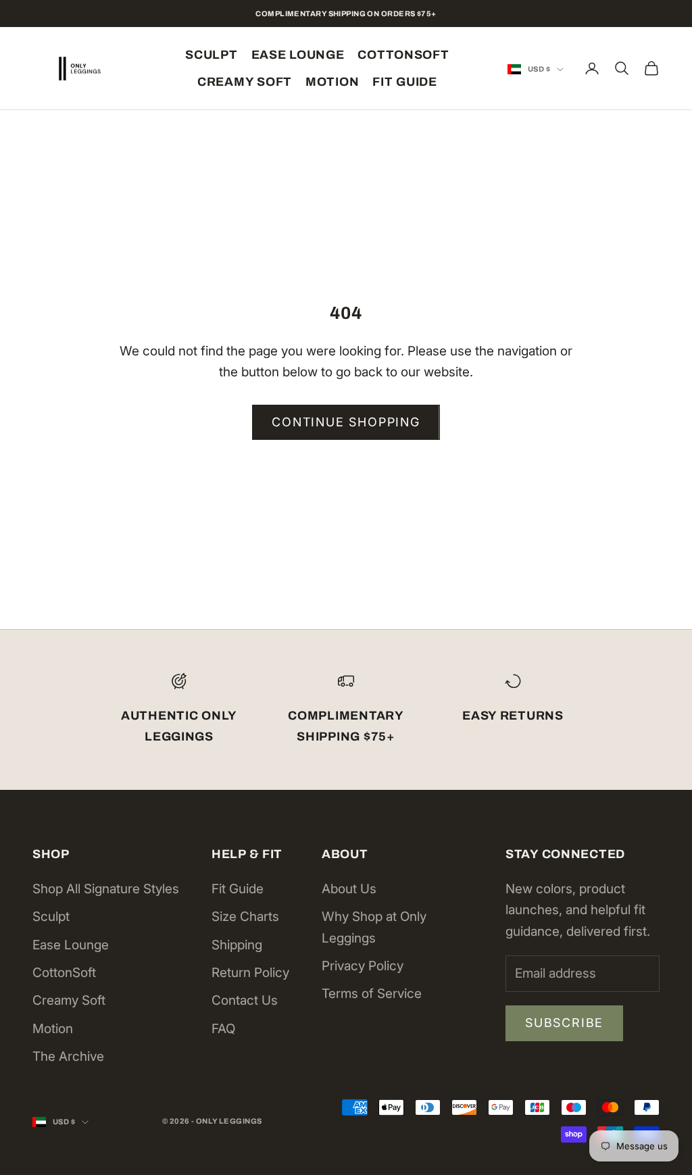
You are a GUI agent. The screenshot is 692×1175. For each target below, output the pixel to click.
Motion (332, 82)
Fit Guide (404, 82)
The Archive (68, 1056)
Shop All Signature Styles (105, 889)
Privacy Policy (362, 966)
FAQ (223, 1028)
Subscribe (564, 1023)
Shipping (237, 945)
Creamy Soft (244, 82)
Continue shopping (346, 422)
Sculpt (211, 54)
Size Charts (245, 916)
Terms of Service (372, 993)
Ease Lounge (298, 54)
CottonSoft (403, 54)
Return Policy (250, 972)
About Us (349, 889)
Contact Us (245, 1000)
